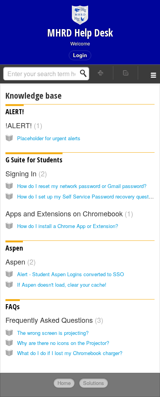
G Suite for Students (34, 159)
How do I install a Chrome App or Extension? (67, 226)
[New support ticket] (101, 73)
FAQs (12, 306)
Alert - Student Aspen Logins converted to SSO (70, 274)
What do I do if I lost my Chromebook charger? (69, 353)
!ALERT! (22, 125)
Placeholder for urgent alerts (48, 138)
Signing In (25, 173)
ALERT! (14, 111)
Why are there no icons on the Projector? (63, 343)
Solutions (93, 383)
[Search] (85, 73)
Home (64, 383)
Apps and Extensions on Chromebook (68, 213)
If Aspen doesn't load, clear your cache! (61, 284)
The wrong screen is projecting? (53, 332)
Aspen (14, 247)
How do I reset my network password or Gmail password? (81, 186)
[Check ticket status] (125, 73)
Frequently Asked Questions (53, 320)
